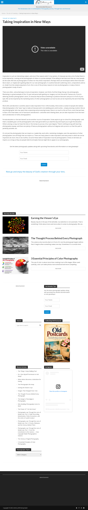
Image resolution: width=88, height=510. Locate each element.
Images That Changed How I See (27, 391)
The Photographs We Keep (26, 384)
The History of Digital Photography (28, 439)
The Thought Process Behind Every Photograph (56, 238)
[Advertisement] (44, 194)
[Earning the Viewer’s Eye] (15, 225)
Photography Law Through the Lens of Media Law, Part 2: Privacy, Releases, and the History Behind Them (29, 423)
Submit (44, 164)
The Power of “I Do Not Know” (27, 409)
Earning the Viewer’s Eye (44, 218)
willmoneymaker (61, 409)
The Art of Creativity (12, 13)
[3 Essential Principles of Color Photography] (15, 265)
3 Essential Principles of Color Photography (54, 258)
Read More (58, 228)
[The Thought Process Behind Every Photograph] (15, 245)
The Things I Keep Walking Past (27, 371)
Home (3, 13)
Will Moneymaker (50, 409)
